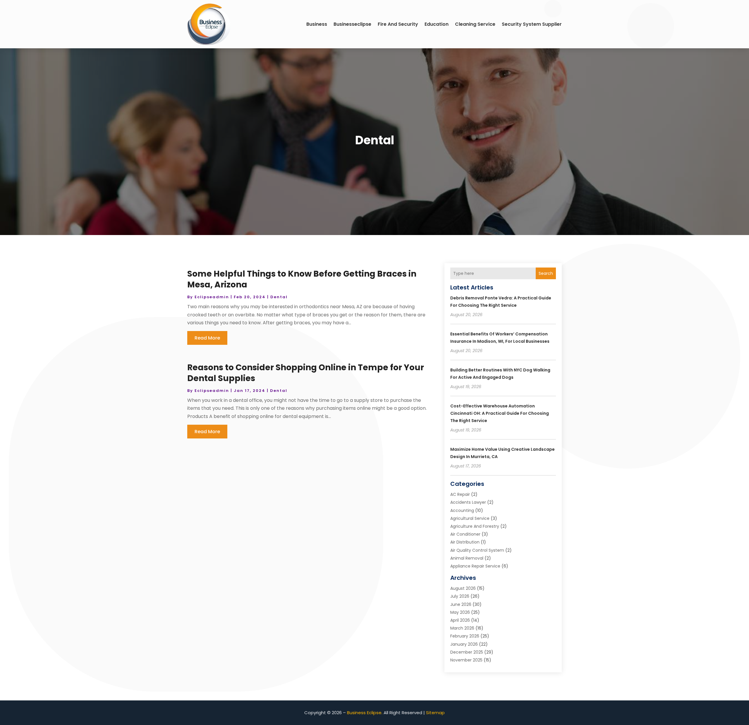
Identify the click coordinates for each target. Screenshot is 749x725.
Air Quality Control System (477, 550)
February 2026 (464, 636)
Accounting (462, 510)
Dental (279, 297)
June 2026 (460, 604)
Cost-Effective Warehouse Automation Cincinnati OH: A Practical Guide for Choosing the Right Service (499, 413)
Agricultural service (469, 518)
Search (546, 273)
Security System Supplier (532, 24)
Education (437, 24)
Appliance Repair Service (475, 566)
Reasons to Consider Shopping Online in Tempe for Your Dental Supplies (305, 373)
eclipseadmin (212, 297)
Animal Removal (466, 558)
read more (207, 338)
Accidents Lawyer (468, 502)
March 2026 (462, 628)
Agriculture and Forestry (474, 526)
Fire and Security (398, 24)
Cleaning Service (475, 24)
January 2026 (464, 644)
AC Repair (460, 494)
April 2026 (460, 620)
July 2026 (459, 596)
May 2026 (460, 612)
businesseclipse (352, 24)
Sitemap (435, 712)
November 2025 (466, 660)
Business (316, 24)
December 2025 (466, 652)
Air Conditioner (465, 534)
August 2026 (463, 588)
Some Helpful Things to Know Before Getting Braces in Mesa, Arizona (301, 279)
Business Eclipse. (364, 712)
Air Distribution (465, 542)
